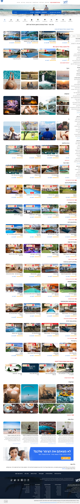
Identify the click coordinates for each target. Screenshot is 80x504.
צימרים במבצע (37, 486)
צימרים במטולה (47, 491)
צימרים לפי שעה (37, 493)
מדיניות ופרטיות (57, 473)
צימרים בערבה (58, 491)
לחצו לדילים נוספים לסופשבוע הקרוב (66, 62)
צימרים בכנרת (58, 492)
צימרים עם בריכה (37, 498)
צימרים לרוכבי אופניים (36, 496)
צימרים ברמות (48, 496)
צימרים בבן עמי (48, 492)
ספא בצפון (27, 490)
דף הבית (78, 493)
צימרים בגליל (59, 495)
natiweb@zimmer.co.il (75, 492)
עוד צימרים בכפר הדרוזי (71, 338)
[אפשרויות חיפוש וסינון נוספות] (42, 18)
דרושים (78, 497)
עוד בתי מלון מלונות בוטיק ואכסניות (69, 318)
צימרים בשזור (48, 488)
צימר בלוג (27, 473)
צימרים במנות (48, 497)
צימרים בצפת (48, 493)
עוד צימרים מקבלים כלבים (71, 200)
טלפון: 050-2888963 (76, 487)
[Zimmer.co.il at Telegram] (18, 479)
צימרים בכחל (48, 490)
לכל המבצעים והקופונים (68, 377)
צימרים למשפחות (35, 2)
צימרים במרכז (58, 487)
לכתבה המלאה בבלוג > (16, 443)
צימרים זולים (38, 487)
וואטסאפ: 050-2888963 (75, 488)
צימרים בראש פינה (47, 495)
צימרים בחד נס (47, 487)
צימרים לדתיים (37, 490)
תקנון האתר (41, 473)
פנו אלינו (64, 468)
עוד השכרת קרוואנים (72, 219)
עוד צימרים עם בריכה (71, 239)
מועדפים (18, 2)
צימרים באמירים (47, 486)
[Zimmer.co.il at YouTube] (21, 479)
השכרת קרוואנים (29, 2)
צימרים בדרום (58, 488)
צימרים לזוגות (41, 2)
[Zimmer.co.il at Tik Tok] (11, 479)
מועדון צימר (78, 496)
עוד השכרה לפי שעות (71, 259)
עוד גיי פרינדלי (73, 358)
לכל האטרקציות (70, 415)
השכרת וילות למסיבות (25, 488)
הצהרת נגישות (34, 473)
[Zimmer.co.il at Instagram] (25, 479)
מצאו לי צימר (23, 2)
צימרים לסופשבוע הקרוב (55, 2)
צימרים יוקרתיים (37, 488)
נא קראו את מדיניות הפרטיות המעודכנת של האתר (48, 502)
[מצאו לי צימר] (38, 453)
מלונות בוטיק (27, 491)
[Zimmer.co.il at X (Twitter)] (15, 479)
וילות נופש (27, 486)
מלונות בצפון (27, 492)
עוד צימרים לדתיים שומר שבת (70, 180)
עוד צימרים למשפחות (71, 298)
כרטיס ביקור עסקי (19, 473)
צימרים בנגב (59, 490)
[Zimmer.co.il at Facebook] (28, 479)
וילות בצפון (27, 487)
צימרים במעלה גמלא (47, 498)
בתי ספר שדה (37, 497)
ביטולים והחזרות (49, 473)
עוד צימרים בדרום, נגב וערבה (70, 279)
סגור (6, 501)
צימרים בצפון (47, 2)
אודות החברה (77, 494)
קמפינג (38, 495)
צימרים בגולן (59, 493)
